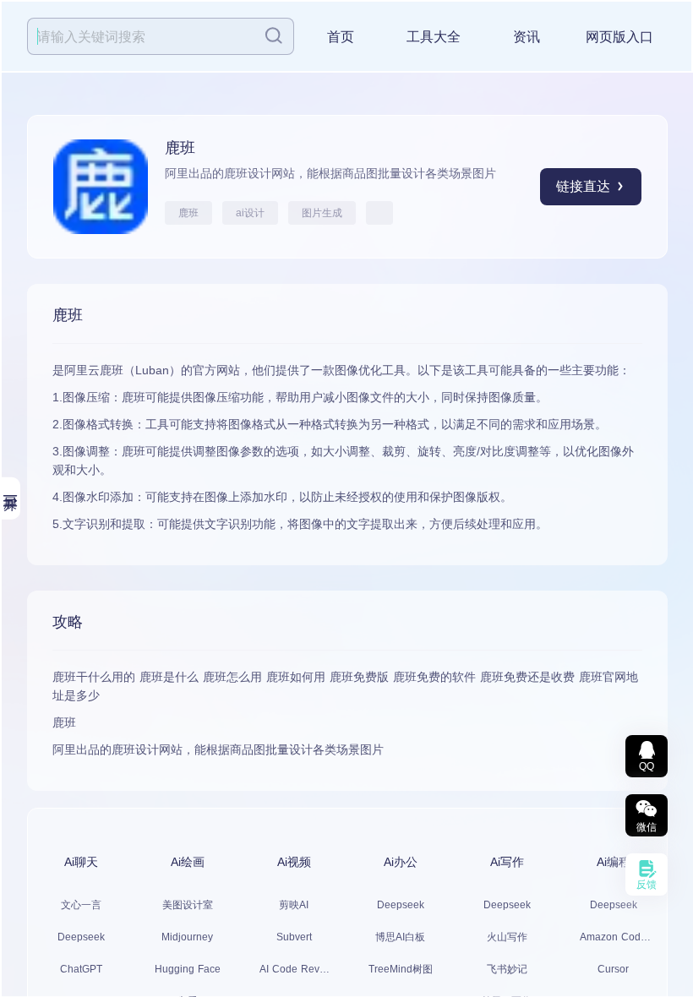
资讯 (526, 37)
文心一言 (81, 905)
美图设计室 (187, 905)
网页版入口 (619, 37)
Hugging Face (188, 969)
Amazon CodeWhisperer (613, 937)
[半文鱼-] (379, 213)
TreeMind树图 (400, 969)
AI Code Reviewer (293, 969)
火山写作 (507, 937)
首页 (340, 37)
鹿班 (188, 213)
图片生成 (322, 213)
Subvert (294, 937)
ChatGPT (81, 969)
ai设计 (250, 213)
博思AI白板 (400, 937)
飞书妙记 (507, 969)
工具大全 (434, 37)
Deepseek (81, 937)
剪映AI (293, 905)
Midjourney (187, 937)
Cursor (613, 969)
